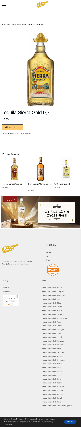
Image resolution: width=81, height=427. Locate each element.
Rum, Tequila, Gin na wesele (16, 24)
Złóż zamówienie (12, 127)
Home (4, 24)
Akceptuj (70, 422)
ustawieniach (8, 425)
